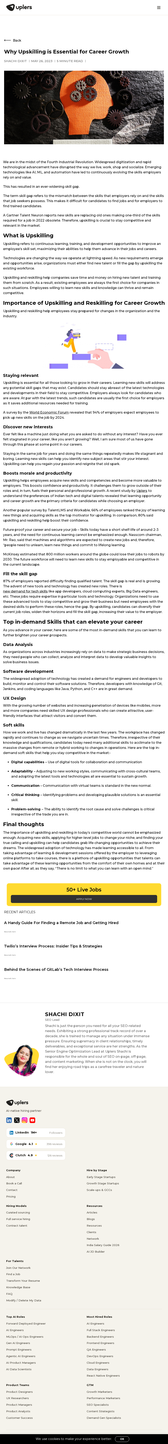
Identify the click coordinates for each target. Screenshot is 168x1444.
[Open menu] (159, 8)
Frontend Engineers (100, 1343)
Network (93, 1238)
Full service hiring (18, 1219)
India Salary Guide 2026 (103, 1245)
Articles (92, 1212)
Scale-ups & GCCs (99, 1190)
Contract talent (16, 1225)
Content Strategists (101, 1411)
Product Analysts (18, 1411)
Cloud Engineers (98, 1362)
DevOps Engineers (100, 1356)
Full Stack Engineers (101, 1330)
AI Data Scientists (19, 1369)
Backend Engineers (100, 1336)
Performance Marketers (103, 1398)
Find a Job (13, 1274)
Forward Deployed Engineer (26, 1323)
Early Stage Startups (101, 1177)
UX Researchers (17, 1398)
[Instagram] (24, 1120)
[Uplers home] (84, 1103)
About (10, 1177)
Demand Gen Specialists (104, 1417)
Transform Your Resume (23, 1280)
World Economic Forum (49, 412)
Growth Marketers (99, 1391)
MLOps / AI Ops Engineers (24, 1336)
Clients (91, 1232)
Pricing (11, 1196)
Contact (11, 1190)
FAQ (9, 1293)
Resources (94, 1225)
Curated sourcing (18, 1212)
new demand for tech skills (25, 591)
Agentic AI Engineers (20, 1356)
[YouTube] (32, 1120)
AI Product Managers (21, 1362)
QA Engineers (96, 1349)
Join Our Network (18, 1267)
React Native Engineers (103, 1375)
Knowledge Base (18, 1287)
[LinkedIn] (9, 1120)
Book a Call (14, 1183)
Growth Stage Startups (103, 1183)
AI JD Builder (96, 1251)
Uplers (141, 491)
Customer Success (19, 1417)
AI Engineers (15, 1330)
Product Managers (19, 1404)
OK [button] (122, 1439)
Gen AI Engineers (18, 1343)
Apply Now (84, 899)
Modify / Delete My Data (23, 1300)
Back (17, 40)
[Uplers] (19, 7)
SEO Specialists (98, 1404)
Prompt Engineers (19, 1349)
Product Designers (19, 1391)
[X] (17, 1120)
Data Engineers (97, 1369)
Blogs (91, 1219)
